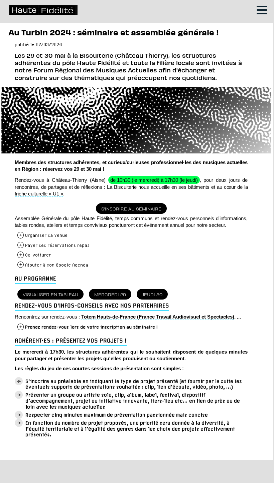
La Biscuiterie (122, 187)
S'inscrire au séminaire (131, 208)
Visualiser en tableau (50, 294)
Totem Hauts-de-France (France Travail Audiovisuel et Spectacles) (157, 317)
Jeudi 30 (152, 294)
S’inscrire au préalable (53, 381)
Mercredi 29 (110, 294)
